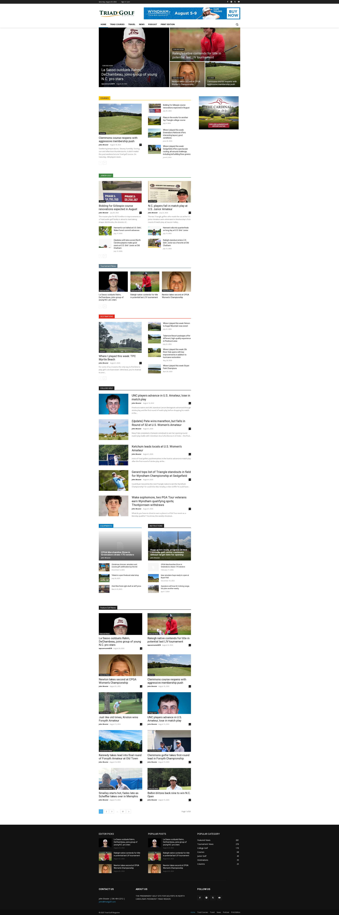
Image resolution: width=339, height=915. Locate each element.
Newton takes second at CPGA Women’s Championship (117, 681)
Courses (211, 78)
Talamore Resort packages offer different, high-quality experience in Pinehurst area (177, 338)
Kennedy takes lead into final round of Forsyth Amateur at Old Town (120, 757)
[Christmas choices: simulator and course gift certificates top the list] (104, 567)
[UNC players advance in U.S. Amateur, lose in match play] (113, 404)
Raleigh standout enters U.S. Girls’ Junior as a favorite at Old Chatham (176, 242)
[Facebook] (227, 1)
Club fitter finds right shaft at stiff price (126, 586)
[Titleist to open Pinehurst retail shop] (104, 578)
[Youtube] (238, 1)
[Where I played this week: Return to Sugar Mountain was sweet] (154, 326)
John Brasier (103, 145)
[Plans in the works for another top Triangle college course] (154, 120)
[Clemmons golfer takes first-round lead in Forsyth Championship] (169, 741)
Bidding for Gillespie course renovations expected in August (118, 207)
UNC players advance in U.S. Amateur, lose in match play (165, 719)
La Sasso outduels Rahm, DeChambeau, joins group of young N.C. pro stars (111, 297)
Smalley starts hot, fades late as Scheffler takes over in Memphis (118, 794)
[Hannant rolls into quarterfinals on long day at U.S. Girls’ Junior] (154, 230)
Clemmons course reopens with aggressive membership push (118, 139)
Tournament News (106, 751)
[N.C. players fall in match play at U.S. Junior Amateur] (169, 191)
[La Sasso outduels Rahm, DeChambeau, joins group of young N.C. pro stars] (134, 57)
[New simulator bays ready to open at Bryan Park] (153, 578)
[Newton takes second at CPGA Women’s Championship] (187, 74)
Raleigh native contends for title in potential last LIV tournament (168, 640)
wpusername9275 (105, 648)
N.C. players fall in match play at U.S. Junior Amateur (168, 207)
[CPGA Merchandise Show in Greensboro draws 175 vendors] (120, 545)
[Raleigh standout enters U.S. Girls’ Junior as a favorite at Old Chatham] (154, 243)
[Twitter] (235, 1)
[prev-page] (100, 162)
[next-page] (104, 162)
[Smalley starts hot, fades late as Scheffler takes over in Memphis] (120, 779)
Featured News (107, 65)
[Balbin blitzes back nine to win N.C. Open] (169, 779)
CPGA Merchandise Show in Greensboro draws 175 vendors (117, 553)
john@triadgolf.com (107, 901)
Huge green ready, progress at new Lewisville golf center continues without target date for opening (168, 552)
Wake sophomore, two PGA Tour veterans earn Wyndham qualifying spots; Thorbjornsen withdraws (159, 501)
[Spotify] (231, 1)
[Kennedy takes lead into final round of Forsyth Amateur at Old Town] (120, 741)
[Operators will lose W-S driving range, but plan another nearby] (153, 589)
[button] (237, 24)
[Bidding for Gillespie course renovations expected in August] (154, 108)
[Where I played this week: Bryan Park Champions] (154, 368)
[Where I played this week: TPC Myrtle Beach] (120, 337)
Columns (103, 352)
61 (123, 811)
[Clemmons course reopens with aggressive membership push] (222, 74)
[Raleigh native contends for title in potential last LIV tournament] (205, 44)
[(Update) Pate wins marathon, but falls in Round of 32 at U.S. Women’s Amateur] (113, 429)
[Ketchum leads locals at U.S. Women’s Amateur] (113, 455)
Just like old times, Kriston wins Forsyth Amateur (118, 719)
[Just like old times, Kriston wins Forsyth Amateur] (120, 703)
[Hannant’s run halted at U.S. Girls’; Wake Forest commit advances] (105, 230)
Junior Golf (152, 201)
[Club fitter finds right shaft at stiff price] (104, 589)
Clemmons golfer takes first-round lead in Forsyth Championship (168, 757)
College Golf (152, 713)
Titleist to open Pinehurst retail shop (125, 575)
